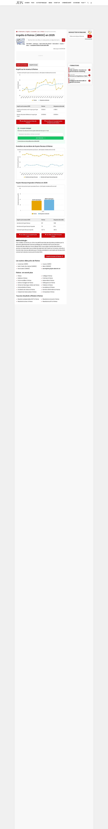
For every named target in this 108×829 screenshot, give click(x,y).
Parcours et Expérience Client (78, 75)
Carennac (35, 43)
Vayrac (61, 43)
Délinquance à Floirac (49, 282)
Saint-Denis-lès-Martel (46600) (27, 266)
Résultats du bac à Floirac (25, 301)
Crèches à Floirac (48, 278)
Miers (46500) (47, 266)
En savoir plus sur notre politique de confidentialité (28, 141)
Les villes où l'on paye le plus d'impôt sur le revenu (54, 122)
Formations (74, 65)
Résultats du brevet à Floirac (51, 299)
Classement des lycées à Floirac (27, 291)
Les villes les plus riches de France (28, 122)
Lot (38, 31)
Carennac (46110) (23, 264)
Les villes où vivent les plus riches (54, 235)
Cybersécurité (66, 2)
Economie (76, 2)
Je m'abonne (39, 137)
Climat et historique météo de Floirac (28, 285)
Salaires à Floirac (22, 278)
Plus (82, 2)
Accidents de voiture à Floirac (26, 289)
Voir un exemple (88, 38)
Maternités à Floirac (48, 280)
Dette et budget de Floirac (25, 282)
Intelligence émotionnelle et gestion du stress (77, 81)
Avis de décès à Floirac (24, 287)
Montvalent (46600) (24, 268)
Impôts (28, 31)
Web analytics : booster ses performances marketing (77, 70)
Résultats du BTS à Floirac (50, 301)
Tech (32, 2)
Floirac (42, 31)
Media (50, 2)
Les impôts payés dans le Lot (51, 268)
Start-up (57, 2)
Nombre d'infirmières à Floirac (51, 289)
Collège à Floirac (47, 275)
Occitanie (33, 31)
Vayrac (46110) (47, 264)
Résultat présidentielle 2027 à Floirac (28, 299)
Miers (27, 45)
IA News (27, 2)
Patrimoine (22, 31)
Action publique (41, 2)
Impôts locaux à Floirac (54, 256)
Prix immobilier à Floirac (24, 280)
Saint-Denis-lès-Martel (45, 43)
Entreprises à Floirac (48, 291)
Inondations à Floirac (49, 287)
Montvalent (56, 43)
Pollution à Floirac (48, 285)
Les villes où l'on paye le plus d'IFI (29, 235)
